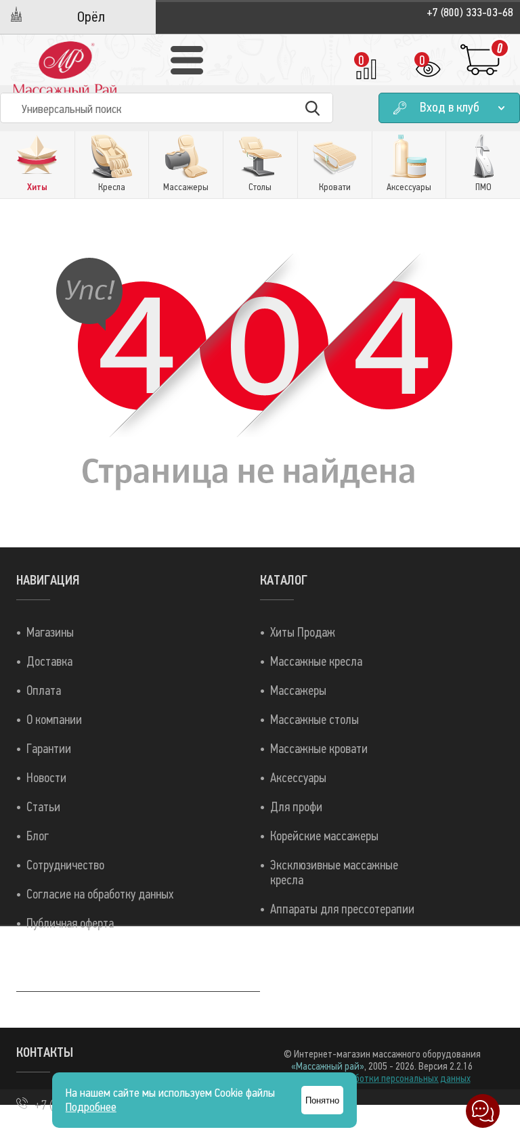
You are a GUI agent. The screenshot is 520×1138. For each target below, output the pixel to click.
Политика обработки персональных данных (382, 1078)
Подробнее (91, 1107)
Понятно (322, 1100)
